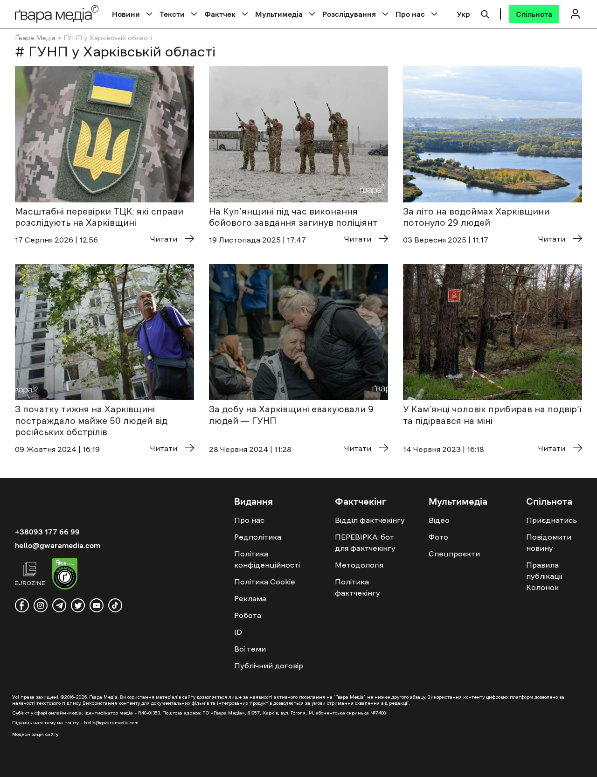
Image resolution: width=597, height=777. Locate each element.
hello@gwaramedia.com (57, 545)
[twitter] (78, 605)
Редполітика (257, 537)
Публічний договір (268, 665)
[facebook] (22, 605)
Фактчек (220, 14)
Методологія (359, 565)
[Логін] (575, 14)
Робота (247, 615)
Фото (438, 537)
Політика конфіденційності (267, 559)
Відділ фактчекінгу (370, 520)
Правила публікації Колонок (544, 576)
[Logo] (57, 13)
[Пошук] (485, 13)
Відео (439, 520)
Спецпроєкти (454, 553)
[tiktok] (115, 605)
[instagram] (41, 605)
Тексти (172, 14)
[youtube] (97, 605)
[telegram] (59, 605)
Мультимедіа (279, 14)
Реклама (250, 598)
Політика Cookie (264, 581)
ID (238, 632)
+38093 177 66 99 (47, 531)
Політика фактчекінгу (357, 587)
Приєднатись (551, 520)
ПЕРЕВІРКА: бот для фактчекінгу (365, 542)
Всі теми (250, 648)
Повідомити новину (548, 542)
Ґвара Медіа (35, 38)
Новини (126, 14)
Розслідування (349, 14)
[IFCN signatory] (64, 575)
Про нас (410, 14)
